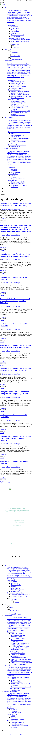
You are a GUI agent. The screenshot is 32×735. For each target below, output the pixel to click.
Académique (10, 708)
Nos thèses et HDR (16, 682)
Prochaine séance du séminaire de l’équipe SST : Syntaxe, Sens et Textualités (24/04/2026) (15, 438)
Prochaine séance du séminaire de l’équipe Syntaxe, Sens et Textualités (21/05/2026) (15, 346)
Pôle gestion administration (18, 664)
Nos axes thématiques (13, 641)
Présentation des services (18, 653)
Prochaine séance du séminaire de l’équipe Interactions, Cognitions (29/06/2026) (15, 204)
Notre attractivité (15, 588)
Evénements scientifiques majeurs (20, 594)
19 (5, 482)
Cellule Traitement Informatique (20, 657)
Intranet (16, 549)
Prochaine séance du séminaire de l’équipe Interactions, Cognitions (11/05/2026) (15, 369)
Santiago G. (5, 209)
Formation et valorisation (11, 691)
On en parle (16, 534)
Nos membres (14, 586)
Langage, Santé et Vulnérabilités (20, 646)
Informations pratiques (16, 535)
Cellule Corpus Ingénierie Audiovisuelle (18, 655)
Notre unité (7, 565)
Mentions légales (16, 538)
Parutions (16, 532)
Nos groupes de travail (17, 640)
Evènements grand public (18, 722)
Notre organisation (16, 585)
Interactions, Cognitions (17, 633)
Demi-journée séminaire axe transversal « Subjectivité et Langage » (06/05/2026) (14, 393)
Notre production (8, 666)
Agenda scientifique (14, 209)
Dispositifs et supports (17, 724)
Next (8, 482)
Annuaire (16, 529)
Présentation (14, 581)
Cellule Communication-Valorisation (21, 659)
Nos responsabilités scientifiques (16, 688)
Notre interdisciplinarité (17, 590)
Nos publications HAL (17, 680)
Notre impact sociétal (13, 721)
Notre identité (11, 580)
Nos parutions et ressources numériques (18, 677)
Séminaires (14, 711)
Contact (16, 540)
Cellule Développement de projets (20, 661)
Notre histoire (14, 583)
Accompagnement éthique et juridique (21, 662)
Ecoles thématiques (16, 712)
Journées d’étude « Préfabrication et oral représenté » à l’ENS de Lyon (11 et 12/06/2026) (15, 301)
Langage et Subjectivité (17, 645)
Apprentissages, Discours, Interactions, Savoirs (18, 635)
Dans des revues (15, 690)
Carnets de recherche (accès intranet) (21, 687)
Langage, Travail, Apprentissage (20, 643)
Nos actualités (7, 604)
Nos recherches (8, 615)
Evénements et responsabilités (15, 593)
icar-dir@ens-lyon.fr (20, 520)
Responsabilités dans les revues (19, 596)
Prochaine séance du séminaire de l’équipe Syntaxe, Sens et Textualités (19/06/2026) (15, 255)
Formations (14, 709)
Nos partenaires (15, 591)
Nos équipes (10, 632)
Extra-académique (12, 714)
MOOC (13, 716)
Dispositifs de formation (17, 719)
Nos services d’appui (13, 651)
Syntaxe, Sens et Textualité (18, 638)
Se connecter (16, 547)
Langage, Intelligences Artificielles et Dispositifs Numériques (21, 648)
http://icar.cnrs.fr (20, 522)
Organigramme (16, 537)
